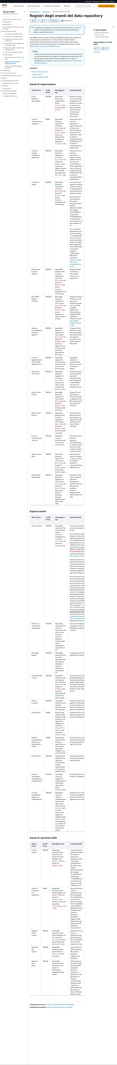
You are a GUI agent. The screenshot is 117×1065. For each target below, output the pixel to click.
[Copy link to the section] (28, 84)
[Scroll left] (13, 5)
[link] (61, 12)
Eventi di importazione (40, 72)
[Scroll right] (71, 5)
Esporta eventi (37, 74)
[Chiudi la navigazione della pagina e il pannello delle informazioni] (113, 27)
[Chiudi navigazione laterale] (24, 11)
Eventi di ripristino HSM (40, 77)
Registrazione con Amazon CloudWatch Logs (45, 46)
